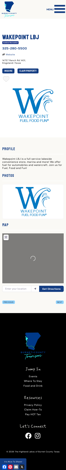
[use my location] (35, 289)
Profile (8, 148)
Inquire (8, 70)
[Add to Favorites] (6, 79)
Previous (9, 302)
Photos (8, 175)
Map (5, 224)
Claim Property (28, 70)
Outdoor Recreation (10, 43)
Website (10, 54)
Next (59, 302)
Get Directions (51, 288)
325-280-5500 (14, 48)
